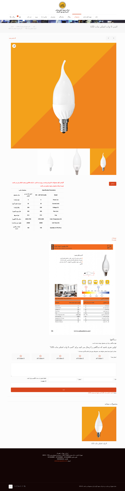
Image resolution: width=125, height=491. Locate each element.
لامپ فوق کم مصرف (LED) (23, 27)
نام (115, 379)
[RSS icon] (15, 486)
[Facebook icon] (22, 486)
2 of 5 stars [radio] (80, 358)
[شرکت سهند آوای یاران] (62, 7)
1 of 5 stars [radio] (99, 358)
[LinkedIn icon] (19, 486)
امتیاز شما (113, 357)
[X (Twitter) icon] (21, 486)
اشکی (12, 27)
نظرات (114, 240)
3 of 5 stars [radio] (60, 358)
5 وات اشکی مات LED (30, 29)
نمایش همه (12, 38)
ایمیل (79, 379)
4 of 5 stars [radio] (40, 358)
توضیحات (114, 238)
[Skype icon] (24, 486)
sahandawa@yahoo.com (60, 461)
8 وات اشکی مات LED (99, 443)
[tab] (63, 238)
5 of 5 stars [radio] (20, 358)
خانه (34, 27)
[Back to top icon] (11, 487)
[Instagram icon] (17, 486)
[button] (14, 46)
